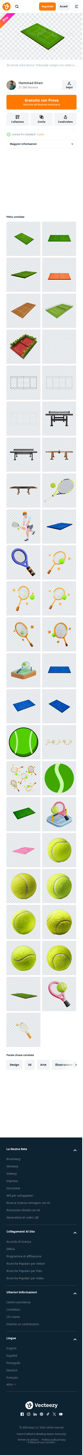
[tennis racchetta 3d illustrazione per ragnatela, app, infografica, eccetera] (23, 884)
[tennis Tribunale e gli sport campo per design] (23, 381)
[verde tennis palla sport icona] (23, 1244)
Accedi (64, 6)
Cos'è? (40, 134)
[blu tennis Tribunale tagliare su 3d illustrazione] (23, 1172)
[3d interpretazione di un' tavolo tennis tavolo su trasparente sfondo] (23, 633)
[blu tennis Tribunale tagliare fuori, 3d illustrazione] (23, 1208)
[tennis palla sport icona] (23, 1352)
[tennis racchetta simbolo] (23, 776)
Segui (69, 87)
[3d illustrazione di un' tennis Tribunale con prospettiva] (23, 1388)
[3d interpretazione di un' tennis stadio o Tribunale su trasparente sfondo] (23, 417)
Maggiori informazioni (23, 142)
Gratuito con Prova (41, 102)
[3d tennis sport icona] (23, 1100)
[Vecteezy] (6, 6)
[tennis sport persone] (23, 812)
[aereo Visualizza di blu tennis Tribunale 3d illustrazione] (23, 1136)
